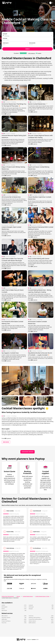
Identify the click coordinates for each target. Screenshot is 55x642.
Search (44, 2)
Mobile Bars (4, 619)
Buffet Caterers (32, 622)
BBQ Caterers (5, 615)
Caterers (18, 596)
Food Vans (31, 615)
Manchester (4, 610)
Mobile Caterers (32, 621)
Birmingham (4, 607)
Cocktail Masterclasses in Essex (42, 596)
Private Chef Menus (6, 621)
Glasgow (31, 608)
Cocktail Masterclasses (28, 596)
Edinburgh (31, 607)
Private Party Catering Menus (35, 619)
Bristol (3, 608)
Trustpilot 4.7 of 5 (32, 639)
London (3, 605)
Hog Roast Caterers (6, 617)
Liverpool (31, 605)
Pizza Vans (4, 622)
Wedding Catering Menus (34, 617)
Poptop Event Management (8, 596)
